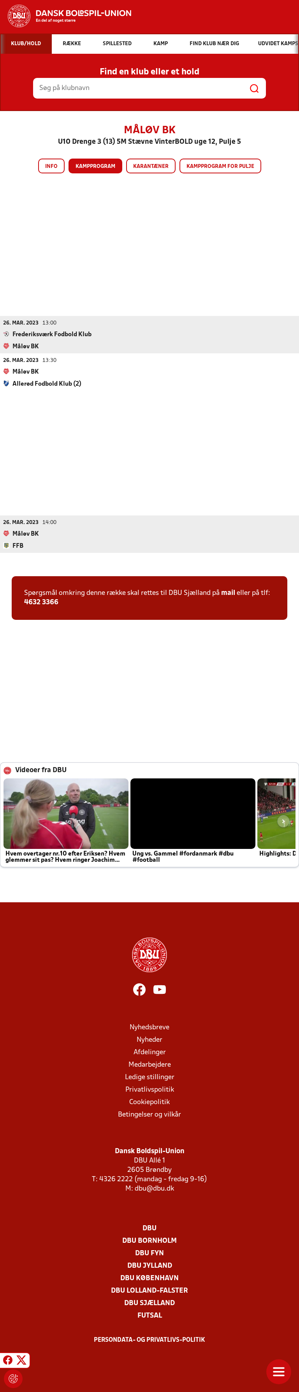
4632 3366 (41, 602)
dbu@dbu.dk (154, 1189)
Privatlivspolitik (149, 1090)
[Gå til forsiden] (65, 16)
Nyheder (149, 1040)
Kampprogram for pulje (220, 166)
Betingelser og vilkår (149, 1114)
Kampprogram (95, 166)
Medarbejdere (149, 1065)
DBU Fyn (149, 1253)
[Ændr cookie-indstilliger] (13, 1378)
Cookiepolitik (149, 1102)
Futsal (149, 1316)
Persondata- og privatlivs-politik (149, 1340)
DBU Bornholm (149, 1241)
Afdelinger (150, 1052)
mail (228, 593)
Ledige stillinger (149, 1077)
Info (51, 166)
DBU (149, 1228)
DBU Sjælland (149, 1303)
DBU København (149, 1278)
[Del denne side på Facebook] (7, 1361)
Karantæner (151, 166)
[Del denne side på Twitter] (21, 1361)
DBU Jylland (149, 1266)
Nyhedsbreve (149, 1027)
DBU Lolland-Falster (149, 1291)
